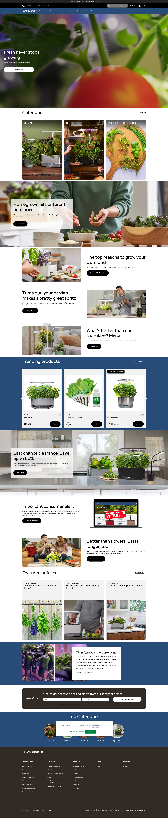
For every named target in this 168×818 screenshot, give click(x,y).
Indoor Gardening (27, 784)
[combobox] (117, 6)
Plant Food (25, 781)
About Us (76, 788)
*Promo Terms (93, 812)
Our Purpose (77, 770)
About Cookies (108, 809)
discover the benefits (97, 273)
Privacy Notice (62, 704)
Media (75, 781)
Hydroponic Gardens (28, 788)
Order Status (52, 770)
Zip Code (86, 699)
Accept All (90, 731)
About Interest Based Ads (119, 809)
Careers (75, 773)
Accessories (59, 11)
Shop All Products (91, 11)
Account (50, 777)
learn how (20, 224)
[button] (23, 1)
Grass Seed (26, 773)
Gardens (41, 11)
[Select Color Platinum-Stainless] (60, 415)
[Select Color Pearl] (57, 415)
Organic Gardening (28, 777)
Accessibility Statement (133, 809)
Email (45, 699)
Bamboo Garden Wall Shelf (74, 417)
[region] (84, 728)
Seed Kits (50, 11)
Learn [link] (38, 5)
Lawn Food (25, 770)
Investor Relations (79, 777)
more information (32, 521)
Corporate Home (78, 766)
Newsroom (76, 784)
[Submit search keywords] (109, 6)
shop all (140, 112)
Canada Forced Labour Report (108, 810)
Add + (53, 424)
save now (20, 472)
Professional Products (55, 786)
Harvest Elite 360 (29, 417)
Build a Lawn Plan (27, 766)
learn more (94, 346)
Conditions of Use (73, 704)
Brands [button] (29, 5)
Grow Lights (69, 11)
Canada (100, 770)
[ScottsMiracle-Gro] (23, 6)
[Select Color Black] (141, 415)
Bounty (109, 417)
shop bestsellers (96, 559)
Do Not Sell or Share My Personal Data (94, 809)
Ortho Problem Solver (29, 792)
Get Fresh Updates (127, 699)
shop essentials (19, 69)
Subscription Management (56, 773)
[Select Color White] (143, 415)
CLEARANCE (79, 11)
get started (30, 310)
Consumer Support (54, 766)
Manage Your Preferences (77, 731)
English (125, 766)
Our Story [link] (46, 5)
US (99, 766)
